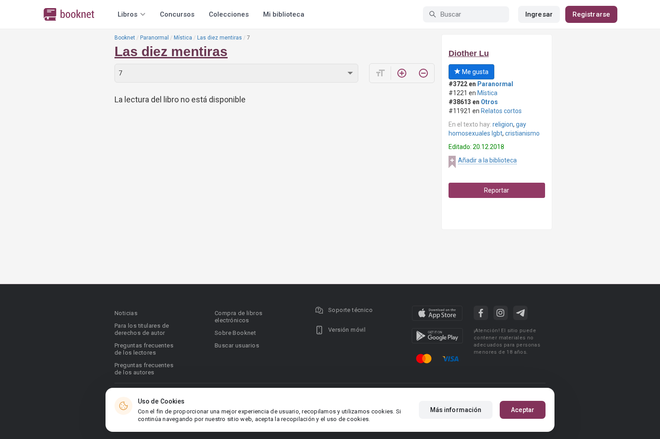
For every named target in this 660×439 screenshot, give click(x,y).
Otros (489, 101)
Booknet (124, 38)
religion (503, 124)
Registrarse (591, 14)
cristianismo (522, 133)
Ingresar (539, 14)
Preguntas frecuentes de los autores (143, 369)
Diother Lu (469, 53)
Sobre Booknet (235, 332)
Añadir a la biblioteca (487, 160)
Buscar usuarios (237, 345)
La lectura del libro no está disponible (180, 99)
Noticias (125, 313)
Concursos (177, 14)
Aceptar (522, 409)
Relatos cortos (501, 110)
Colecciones (229, 14)
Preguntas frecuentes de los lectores (143, 349)
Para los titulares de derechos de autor (141, 329)
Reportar (496, 190)
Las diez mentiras (219, 38)
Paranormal (154, 38)
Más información (456, 409)
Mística (183, 38)
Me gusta (474, 71)
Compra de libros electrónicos (238, 317)
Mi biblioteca (283, 14)
